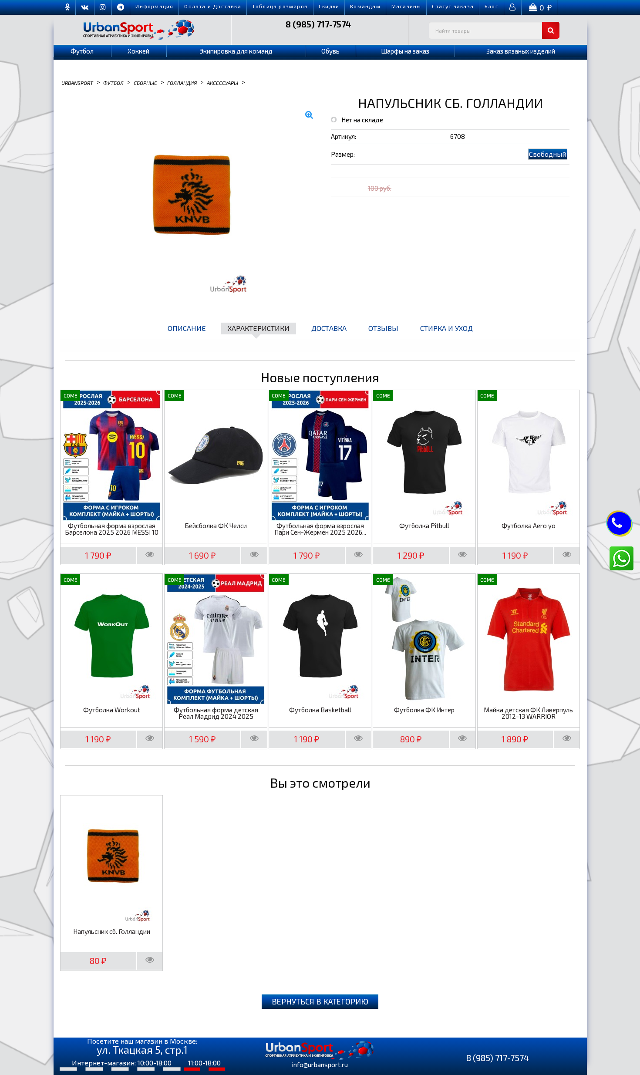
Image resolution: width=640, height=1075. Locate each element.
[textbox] (494, 30)
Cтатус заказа (453, 6)
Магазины (406, 6)
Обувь (330, 51)
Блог (492, 6)
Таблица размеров (280, 6)
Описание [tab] (187, 328)
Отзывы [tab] (383, 328)
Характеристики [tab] (259, 328)
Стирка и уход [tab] (446, 328)
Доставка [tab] (329, 328)
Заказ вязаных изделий (520, 51)
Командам (365, 6)
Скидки (329, 6)
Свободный (547, 154)
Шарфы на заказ (405, 51)
